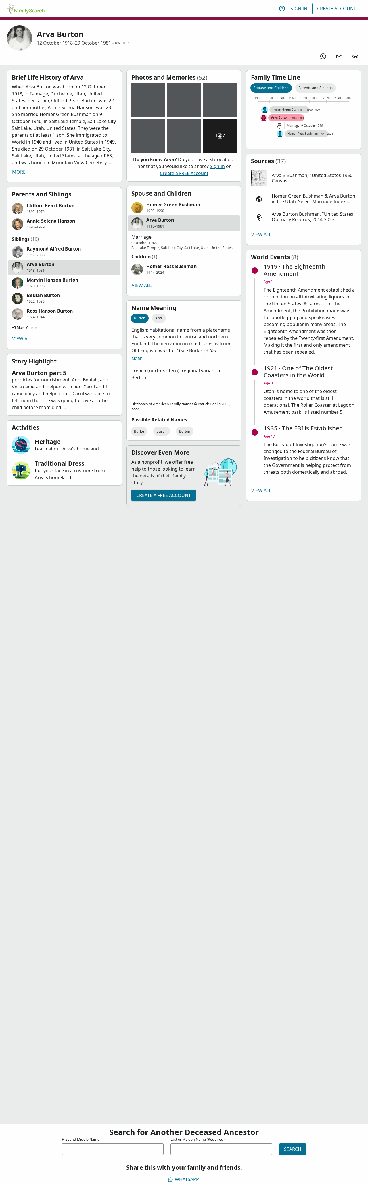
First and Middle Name (80, 1139)
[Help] (282, 8)
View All (22, 339)
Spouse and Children (271, 87)
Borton (184, 431)
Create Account (336, 8)
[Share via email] (339, 56)
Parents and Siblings (315, 87)
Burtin (161, 431)
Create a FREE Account (184, 173)
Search (292, 1149)
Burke (139, 431)
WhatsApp (187, 1179)
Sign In (298, 8)
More (19, 172)
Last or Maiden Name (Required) (197, 1139)
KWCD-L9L (123, 43)
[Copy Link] (355, 56)
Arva (159, 318)
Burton (139, 318)
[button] (64, 208)
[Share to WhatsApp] (323, 56)
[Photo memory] (148, 100)
